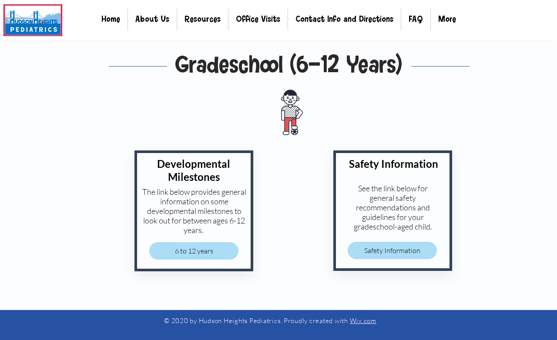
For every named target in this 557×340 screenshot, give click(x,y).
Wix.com (363, 321)
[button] (152, 19)
